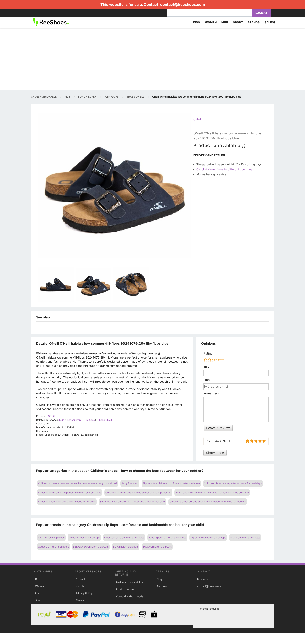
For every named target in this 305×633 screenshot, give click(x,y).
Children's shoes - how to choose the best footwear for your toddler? (77, 483)
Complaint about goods (129, 596)
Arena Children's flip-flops (245, 537)
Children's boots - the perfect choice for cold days (233, 483)
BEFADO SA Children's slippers (91, 546)
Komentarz (211, 393)
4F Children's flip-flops (51, 537)
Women (39, 586)
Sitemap (80, 600)
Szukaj (261, 13)
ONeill (197, 119)
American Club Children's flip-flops (124, 537)
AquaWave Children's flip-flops (208, 537)
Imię (206, 366)
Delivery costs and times (130, 582)
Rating (208, 353)
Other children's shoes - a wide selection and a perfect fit (138, 492)
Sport (38, 600)
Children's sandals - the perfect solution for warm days (69, 492)
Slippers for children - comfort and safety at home (171, 483)
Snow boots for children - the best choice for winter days (132, 501)
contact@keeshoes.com (182, 4)
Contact (80, 579)
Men (37, 593)
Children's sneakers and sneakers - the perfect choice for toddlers (208, 501)
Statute (80, 586)
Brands (254, 22)
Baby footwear (129, 483)
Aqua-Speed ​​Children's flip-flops (167, 537)
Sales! (270, 22)
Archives (162, 586)
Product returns (125, 589)
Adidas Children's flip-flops (84, 537)
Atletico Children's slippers (53, 546)
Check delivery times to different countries (224, 169)
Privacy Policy (84, 593)
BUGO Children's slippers (157, 546)
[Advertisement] (152, 59)
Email (207, 380)
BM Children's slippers (125, 546)
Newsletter (203, 579)
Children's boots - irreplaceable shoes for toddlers (67, 501)
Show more (215, 453)
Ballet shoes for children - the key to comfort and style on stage (212, 492)
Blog (159, 579)
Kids (37, 579)
